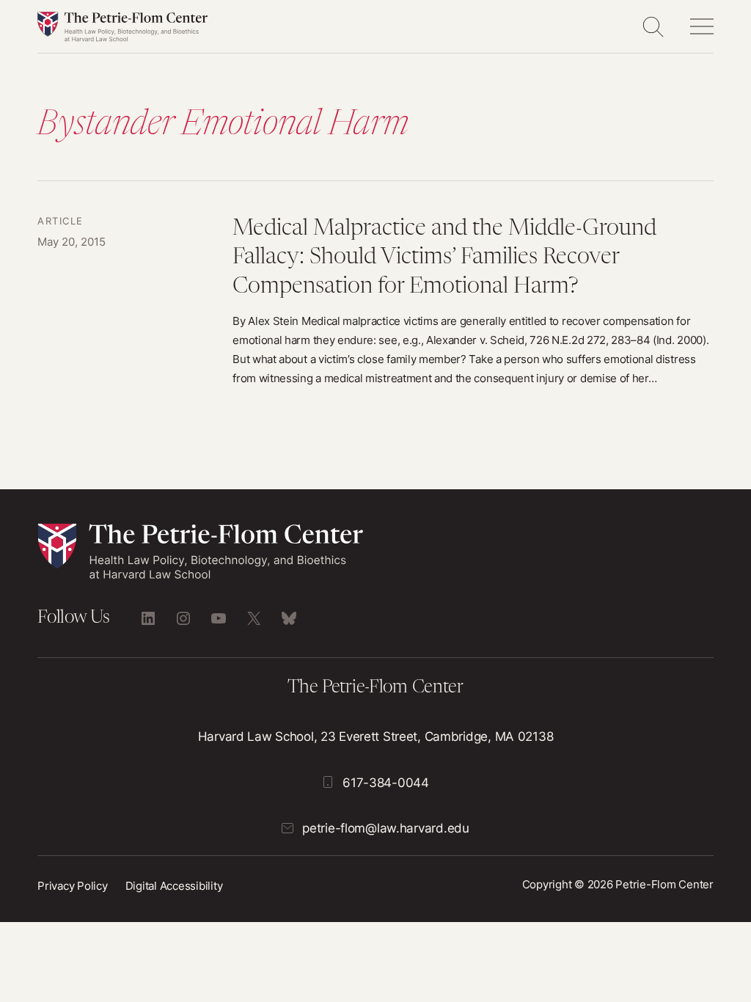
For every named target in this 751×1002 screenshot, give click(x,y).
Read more (375, 301)
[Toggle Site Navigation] (702, 26)
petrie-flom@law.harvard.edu (385, 827)
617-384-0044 (385, 782)
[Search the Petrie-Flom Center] (652, 26)
